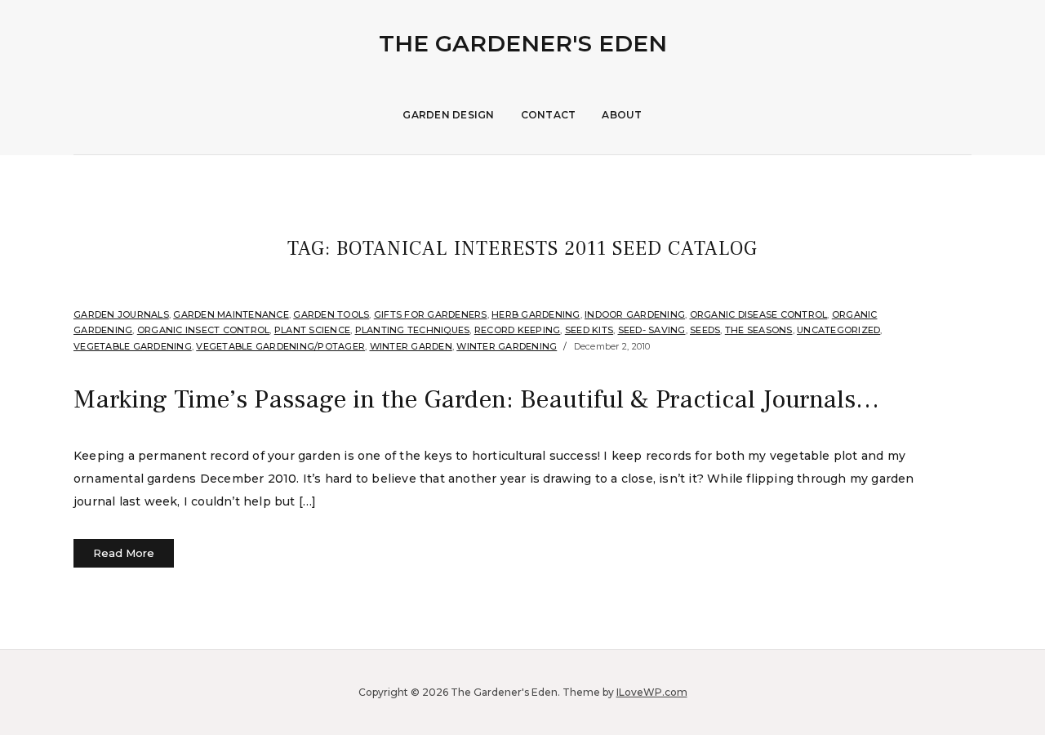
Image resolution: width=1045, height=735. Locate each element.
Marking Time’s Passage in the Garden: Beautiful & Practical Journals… (476, 399)
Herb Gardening (535, 314)
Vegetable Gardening (132, 346)
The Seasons (759, 330)
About (622, 115)
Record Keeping (517, 330)
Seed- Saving (652, 330)
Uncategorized (838, 330)
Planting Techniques (412, 330)
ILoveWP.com (651, 692)
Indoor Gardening (635, 314)
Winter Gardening (506, 346)
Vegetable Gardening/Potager (280, 346)
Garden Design (448, 115)
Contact (548, 115)
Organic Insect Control (203, 330)
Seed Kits (589, 330)
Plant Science (312, 330)
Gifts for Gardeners (430, 314)
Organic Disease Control (759, 314)
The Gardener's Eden (523, 43)
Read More (123, 552)
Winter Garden (411, 346)
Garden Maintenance (231, 314)
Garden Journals (121, 314)
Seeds (705, 330)
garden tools (331, 314)
